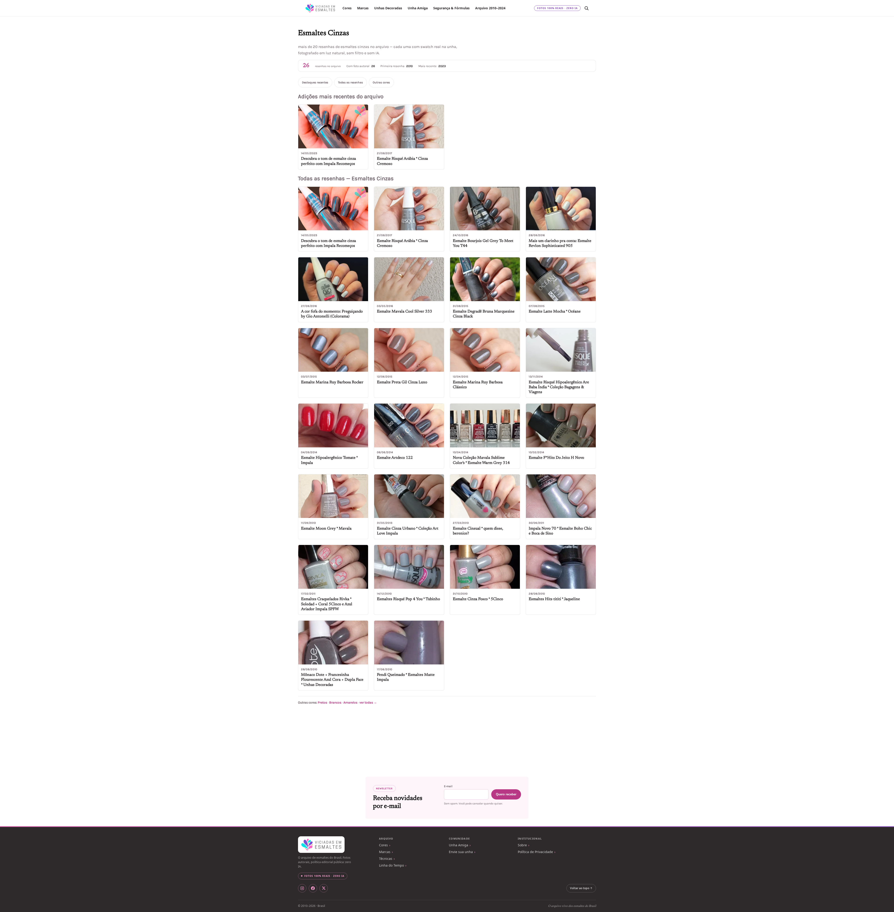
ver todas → (368, 702)
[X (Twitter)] (323, 888)
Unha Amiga (418, 8)
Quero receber (506, 794)
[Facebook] (313, 888)
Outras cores (381, 82)
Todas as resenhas (350, 82)
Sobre (522, 845)
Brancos (335, 702)
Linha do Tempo (391, 865)
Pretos (322, 702)
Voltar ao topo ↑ (581, 888)
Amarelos (350, 702)
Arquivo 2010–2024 (490, 8)
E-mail (448, 786)
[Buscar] (586, 8)
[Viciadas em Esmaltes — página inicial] (321, 844)
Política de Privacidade (535, 852)
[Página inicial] (320, 8)
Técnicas (385, 858)
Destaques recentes (315, 82)
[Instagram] (302, 888)
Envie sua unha (461, 852)
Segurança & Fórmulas (451, 8)
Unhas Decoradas (388, 8)
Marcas (363, 8)
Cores (347, 8)
